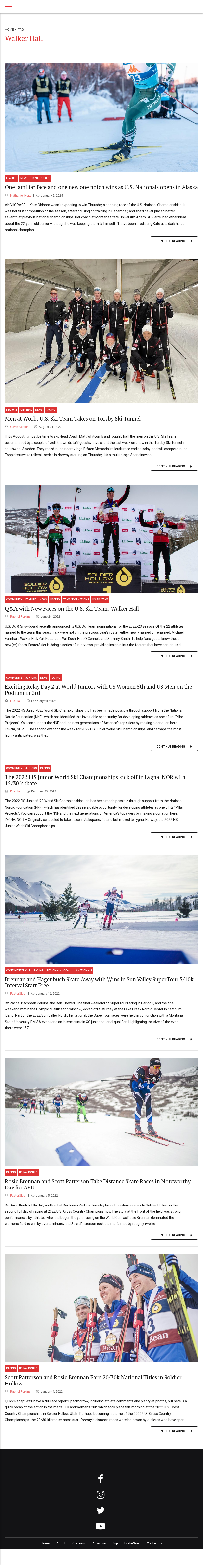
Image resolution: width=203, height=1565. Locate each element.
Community (14, 599)
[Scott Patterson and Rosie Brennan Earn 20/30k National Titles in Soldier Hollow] (101, 1308)
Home (9, 29)
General (26, 409)
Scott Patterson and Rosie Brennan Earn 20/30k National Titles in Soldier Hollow (93, 1380)
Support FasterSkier (126, 1543)
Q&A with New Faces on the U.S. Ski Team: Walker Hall (72, 608)
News (23, 178)
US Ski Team (100, 599)
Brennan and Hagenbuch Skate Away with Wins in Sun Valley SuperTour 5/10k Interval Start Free (99, 982)
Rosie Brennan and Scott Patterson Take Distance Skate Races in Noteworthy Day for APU (98, 1184)
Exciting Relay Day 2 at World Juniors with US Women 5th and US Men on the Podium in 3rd (98, 689)
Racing (50, 409)
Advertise (99, 1543)
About (60, 1543)
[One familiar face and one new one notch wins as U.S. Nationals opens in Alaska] (101, 117)
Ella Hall (15, 701)
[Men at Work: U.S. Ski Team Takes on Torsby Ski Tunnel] (101, 331)
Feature (11, 178)
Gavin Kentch (19, 427)
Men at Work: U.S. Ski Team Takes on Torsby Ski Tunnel (73, 418)
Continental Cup (18, 970)
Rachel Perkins (20, 616)
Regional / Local (58, 970)
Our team (78, 1543)
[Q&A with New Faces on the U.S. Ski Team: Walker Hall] (101, 539)
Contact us (154, 1543)
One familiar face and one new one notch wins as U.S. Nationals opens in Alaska (101, 187)
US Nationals (40, 178)
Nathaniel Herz (20, 195)
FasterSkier (17, 993)
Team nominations (76, 599)
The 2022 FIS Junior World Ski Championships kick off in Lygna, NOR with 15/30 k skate (95, 780)
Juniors (31, 677)
